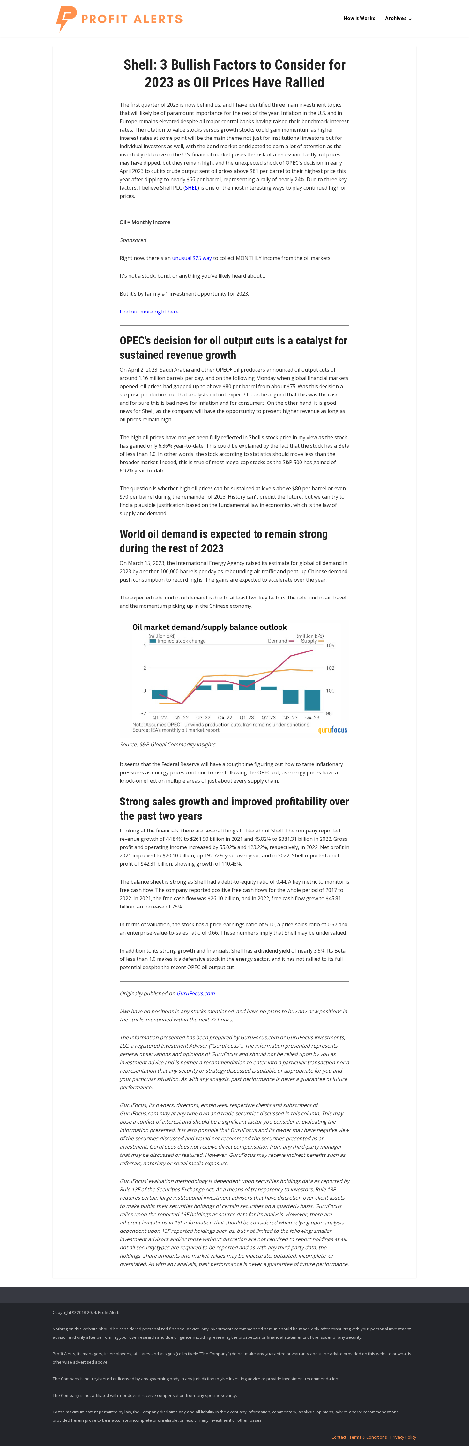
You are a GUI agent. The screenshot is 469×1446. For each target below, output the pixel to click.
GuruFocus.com (195, 993)
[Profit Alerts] (119, 19)
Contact (338, 1437)
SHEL (191, 187)
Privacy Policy (403, 1437)
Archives (396, 18)
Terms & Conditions (368, 1437)
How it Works (360, 18)
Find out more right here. (150, 311)
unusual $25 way (192, 257)
